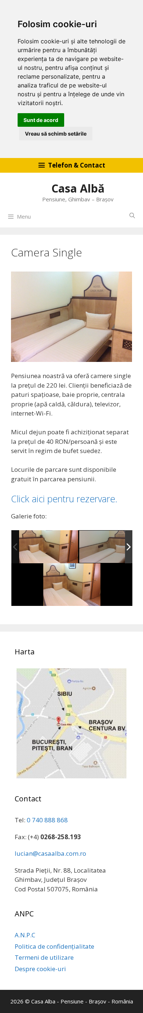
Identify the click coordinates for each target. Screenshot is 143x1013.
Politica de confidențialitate (54, 946)
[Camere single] (48, 547)
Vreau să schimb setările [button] (56, 133)
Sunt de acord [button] (40, 120)
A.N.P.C (25, 935)
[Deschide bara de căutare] (132, 215)
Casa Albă (77, 188)
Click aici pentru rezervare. (64, 498)
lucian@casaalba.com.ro (50, 853)
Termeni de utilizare (44, 957)
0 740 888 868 (47, 820)
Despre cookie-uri (40, 968)
